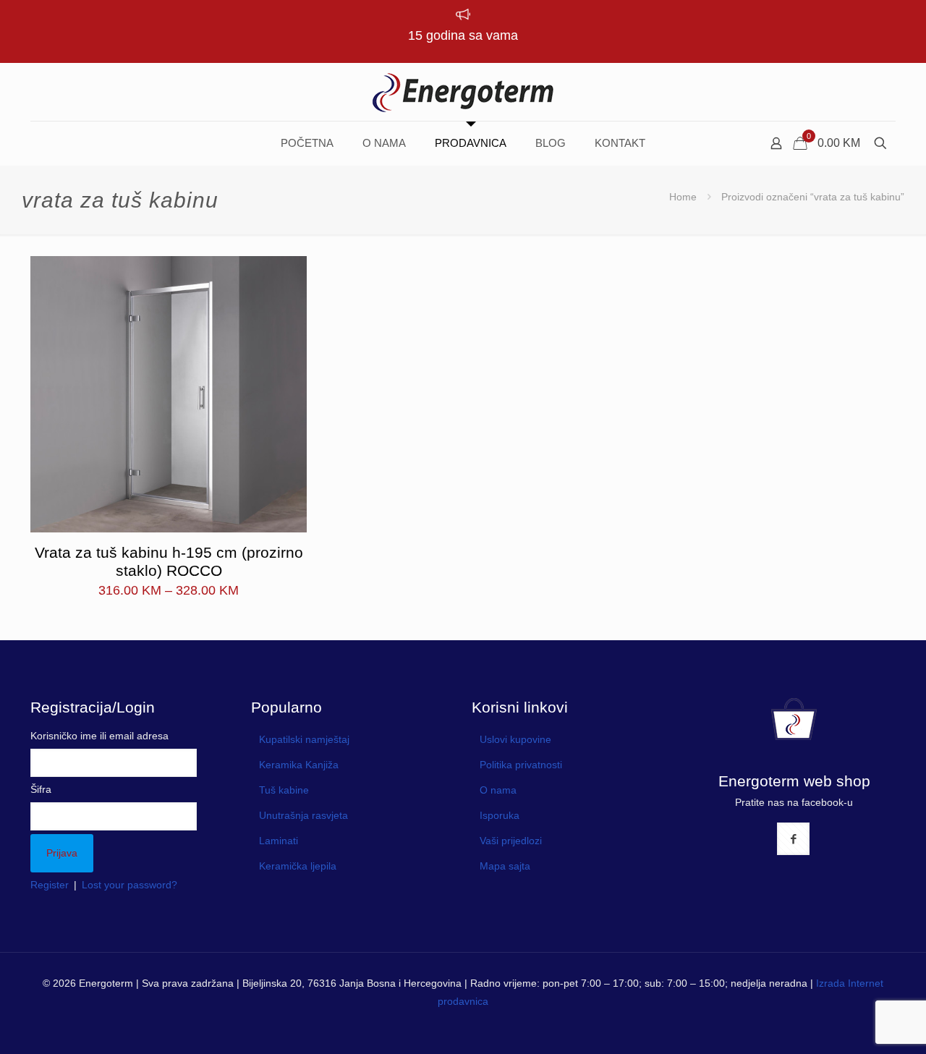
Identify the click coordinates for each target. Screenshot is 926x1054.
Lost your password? (129, 885)
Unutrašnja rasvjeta (303, 815)
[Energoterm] (463, 92)
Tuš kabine (284, 790)
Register (49, 885)
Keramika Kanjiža (299, 764)
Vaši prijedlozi (511, 840)
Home (683, 197)
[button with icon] (793, 839)
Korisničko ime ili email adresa (99, 735)
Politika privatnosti (521, 764)
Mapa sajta (505, 866)
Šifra (40, 789)
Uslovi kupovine (515, 739)
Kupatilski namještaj (304, 739)
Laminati (278, 840)
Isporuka (499, 815)
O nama (498, 790)
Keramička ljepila (297, 866)
